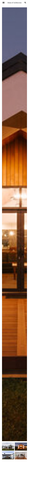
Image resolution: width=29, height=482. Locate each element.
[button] (3, 2)
